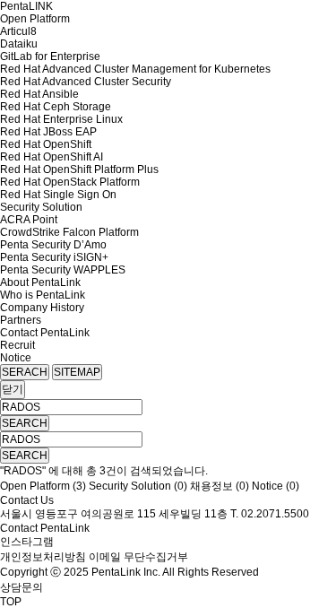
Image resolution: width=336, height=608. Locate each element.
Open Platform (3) (43, 486)
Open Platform (35, 19)
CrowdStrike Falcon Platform (69, 232)
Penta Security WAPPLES (62, 270)
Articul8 (18, 31)
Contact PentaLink (45, 332)
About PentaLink (40, 282)
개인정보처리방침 (43, 557)
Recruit (17, 345)
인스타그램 (27, 541)
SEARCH (24, 423)
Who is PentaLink (42, 295)
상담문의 (21, 587)
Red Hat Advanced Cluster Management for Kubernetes (135, 69)
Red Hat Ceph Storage (55, 106)
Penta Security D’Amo (53, 245)
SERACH (24, 372)
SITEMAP (77, 372)
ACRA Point (28, 219)
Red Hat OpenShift (45, 144)
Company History (42, 307)
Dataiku (19, 44)
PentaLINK (26, 6)
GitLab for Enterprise (50, 56)
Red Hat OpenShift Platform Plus (79, 169)
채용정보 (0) (219, 486)
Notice (15, 358)
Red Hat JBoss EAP (48, 132)
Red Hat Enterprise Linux (61, 119)
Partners (20, 320)
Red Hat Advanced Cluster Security (85, 81)
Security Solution (41, 207)
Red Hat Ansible (39, 94)
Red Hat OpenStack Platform (70, 182)
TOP (11, 601)
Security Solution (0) (138, 486)
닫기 (12, 389)
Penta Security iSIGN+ (54, 257)
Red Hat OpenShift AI (51, 157)
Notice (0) (275, 486)
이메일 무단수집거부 (138, 557)
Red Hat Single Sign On (58, 194)
